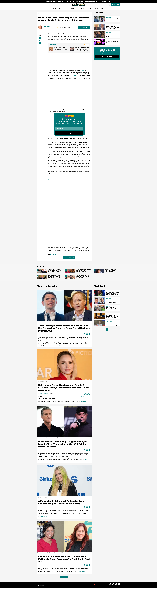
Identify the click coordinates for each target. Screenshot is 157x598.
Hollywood (51, 396)
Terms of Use (51, 584)
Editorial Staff (65, 584)
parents (75, 75)
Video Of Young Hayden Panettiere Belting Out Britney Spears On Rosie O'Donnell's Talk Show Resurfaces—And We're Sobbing (61, 50)
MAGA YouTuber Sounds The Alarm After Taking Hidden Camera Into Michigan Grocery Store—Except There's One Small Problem (112, 310)
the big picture (98, 8)
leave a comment (84, 27)
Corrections (58, 584)
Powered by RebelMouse (115, 586)
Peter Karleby (47, 26)
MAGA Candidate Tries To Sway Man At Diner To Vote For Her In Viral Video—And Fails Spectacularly (83, 277)
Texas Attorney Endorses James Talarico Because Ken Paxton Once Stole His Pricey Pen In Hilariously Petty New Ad (64, 328)
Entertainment (71, 8)
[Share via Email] (40, 43)
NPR (51, 254)
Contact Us (71, 584)
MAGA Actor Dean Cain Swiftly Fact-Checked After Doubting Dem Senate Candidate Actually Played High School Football (112, 302)
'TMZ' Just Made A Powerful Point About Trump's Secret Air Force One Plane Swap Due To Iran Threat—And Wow (54, 271)
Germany (82, 70)
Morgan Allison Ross (44, 506)
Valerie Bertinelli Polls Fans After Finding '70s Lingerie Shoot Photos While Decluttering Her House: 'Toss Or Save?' (112, 271)
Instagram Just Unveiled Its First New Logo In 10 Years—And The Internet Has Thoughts (112, 43)
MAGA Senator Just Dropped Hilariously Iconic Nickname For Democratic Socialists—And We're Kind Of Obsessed (54, 277)
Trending (81, 8)
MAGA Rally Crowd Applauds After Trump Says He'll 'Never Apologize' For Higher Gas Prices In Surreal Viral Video (112, 36)
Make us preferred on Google (44, 4)
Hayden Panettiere (83, 396)
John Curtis (42, 564)
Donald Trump (109, 17)
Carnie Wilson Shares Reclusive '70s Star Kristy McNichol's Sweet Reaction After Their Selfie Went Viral (64, 559)
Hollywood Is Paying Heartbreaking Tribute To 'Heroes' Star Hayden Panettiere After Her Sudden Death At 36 (63, 388)
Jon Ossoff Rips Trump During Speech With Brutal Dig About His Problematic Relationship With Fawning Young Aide (112, 20)
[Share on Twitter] (40, 40)
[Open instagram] (119, 584)
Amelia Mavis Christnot (44, 333)
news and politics (58, 8)
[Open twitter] (113, 584)
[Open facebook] (110, 584)
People (89, 8)
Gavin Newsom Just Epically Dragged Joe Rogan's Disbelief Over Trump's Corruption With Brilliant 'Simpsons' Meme (63, 444)
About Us (38, 584)
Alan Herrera (42, 449)
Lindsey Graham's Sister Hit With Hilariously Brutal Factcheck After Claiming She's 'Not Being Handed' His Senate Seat (112, 325)
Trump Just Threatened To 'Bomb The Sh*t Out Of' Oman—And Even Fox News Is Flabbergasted (112, 28)
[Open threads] (116, 584)
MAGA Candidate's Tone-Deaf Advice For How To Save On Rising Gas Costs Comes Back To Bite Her (112, 294)
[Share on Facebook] (40, 38)
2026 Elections (109, 321)
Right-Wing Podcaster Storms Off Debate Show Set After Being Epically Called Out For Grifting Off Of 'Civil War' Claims (82, 50)
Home (39, 13)
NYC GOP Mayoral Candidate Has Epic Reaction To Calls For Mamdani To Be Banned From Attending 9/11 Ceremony (83, 271)
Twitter (54, 254)
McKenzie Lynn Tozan (44, 393)
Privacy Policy (45, 584)
